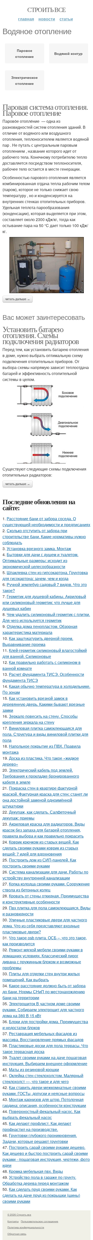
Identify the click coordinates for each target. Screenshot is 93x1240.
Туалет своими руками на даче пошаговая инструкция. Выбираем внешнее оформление (44, 1060)
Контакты (13, 1221)
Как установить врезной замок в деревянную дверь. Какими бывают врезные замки (43, 704)
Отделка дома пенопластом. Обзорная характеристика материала (39, 629)
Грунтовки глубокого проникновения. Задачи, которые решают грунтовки (39, 1138)
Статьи (66, 19)
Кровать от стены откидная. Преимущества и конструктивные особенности (45, 899)
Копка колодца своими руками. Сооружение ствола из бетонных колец (46, 887)
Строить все (46, 9)
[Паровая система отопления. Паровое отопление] (46, 265)
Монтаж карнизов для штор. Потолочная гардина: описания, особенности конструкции (44, 1102)
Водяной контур (68, 53)
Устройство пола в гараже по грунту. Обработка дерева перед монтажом (39, 1180)
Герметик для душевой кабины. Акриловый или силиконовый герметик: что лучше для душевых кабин (44, 602)
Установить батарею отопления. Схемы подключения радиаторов (40, 335)
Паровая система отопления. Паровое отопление (45, 109)
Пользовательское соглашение (39, 1221)
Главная (26, 19)
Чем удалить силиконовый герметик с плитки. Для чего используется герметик (46, 617)
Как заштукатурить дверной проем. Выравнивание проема (37, 641)
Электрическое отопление (24, 80)
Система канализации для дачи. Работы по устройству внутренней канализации (45, 875)
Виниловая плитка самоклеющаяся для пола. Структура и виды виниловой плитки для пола (45, 734)
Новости (46, 19)
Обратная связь (16, 1234)
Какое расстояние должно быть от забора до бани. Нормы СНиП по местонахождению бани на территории (44, 991)
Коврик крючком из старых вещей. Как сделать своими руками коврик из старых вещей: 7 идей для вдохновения (40, 848)
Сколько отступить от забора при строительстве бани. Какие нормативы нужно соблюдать (44, 536)
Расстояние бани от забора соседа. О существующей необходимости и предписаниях (46, 521)
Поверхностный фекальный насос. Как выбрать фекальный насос (41, 1114)
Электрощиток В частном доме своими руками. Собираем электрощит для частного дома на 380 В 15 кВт (43, 1009)
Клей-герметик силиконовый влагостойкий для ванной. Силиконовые (44, 653)
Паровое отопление (24, 53)
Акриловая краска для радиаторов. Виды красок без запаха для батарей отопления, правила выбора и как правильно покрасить (43, 830)
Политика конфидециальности (25, 1227)
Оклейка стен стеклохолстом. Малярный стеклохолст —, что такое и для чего (42, 1078)
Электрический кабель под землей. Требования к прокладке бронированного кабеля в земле (40, 776)
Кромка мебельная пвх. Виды (36, 1171)
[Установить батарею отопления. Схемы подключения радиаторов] (46, 424)
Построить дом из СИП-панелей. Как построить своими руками (39, 863)
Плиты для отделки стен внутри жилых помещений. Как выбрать (41, 977)
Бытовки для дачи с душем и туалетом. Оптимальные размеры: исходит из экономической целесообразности (40, 560)
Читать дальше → (17, 299)
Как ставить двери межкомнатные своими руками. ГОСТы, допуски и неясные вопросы (44, 1090)
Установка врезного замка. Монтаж (39, 548)
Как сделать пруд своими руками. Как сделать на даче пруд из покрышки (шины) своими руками (41, 1195)
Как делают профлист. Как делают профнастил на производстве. (36, 1126)
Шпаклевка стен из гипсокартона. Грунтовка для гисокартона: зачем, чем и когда (45, 575)
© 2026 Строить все (19, 1214)
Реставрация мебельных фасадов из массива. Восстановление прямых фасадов (43, 1036)
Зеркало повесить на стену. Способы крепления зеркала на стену (40, 719)
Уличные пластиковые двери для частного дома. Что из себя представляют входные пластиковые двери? (44, 926)
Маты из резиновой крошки (34, 1069)
